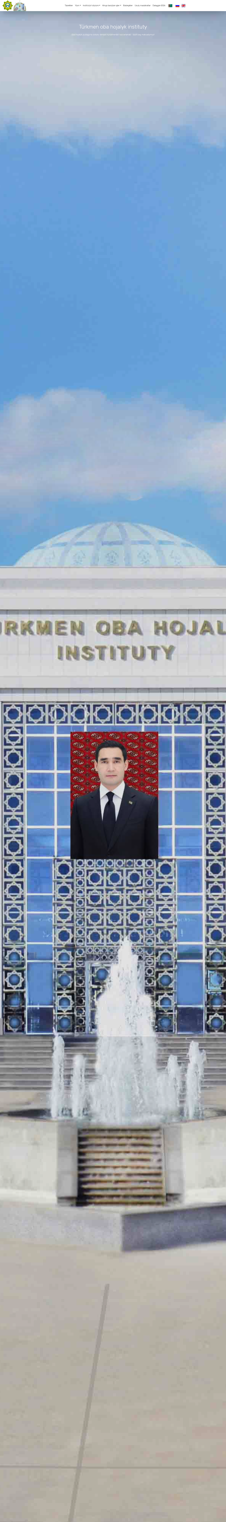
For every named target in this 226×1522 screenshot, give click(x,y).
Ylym (77, 5)
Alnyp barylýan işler (111, 5)
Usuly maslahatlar (143, 5)
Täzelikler (69, 5)
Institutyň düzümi (91, 5)
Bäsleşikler (128, 5)
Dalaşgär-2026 (159, 5)
